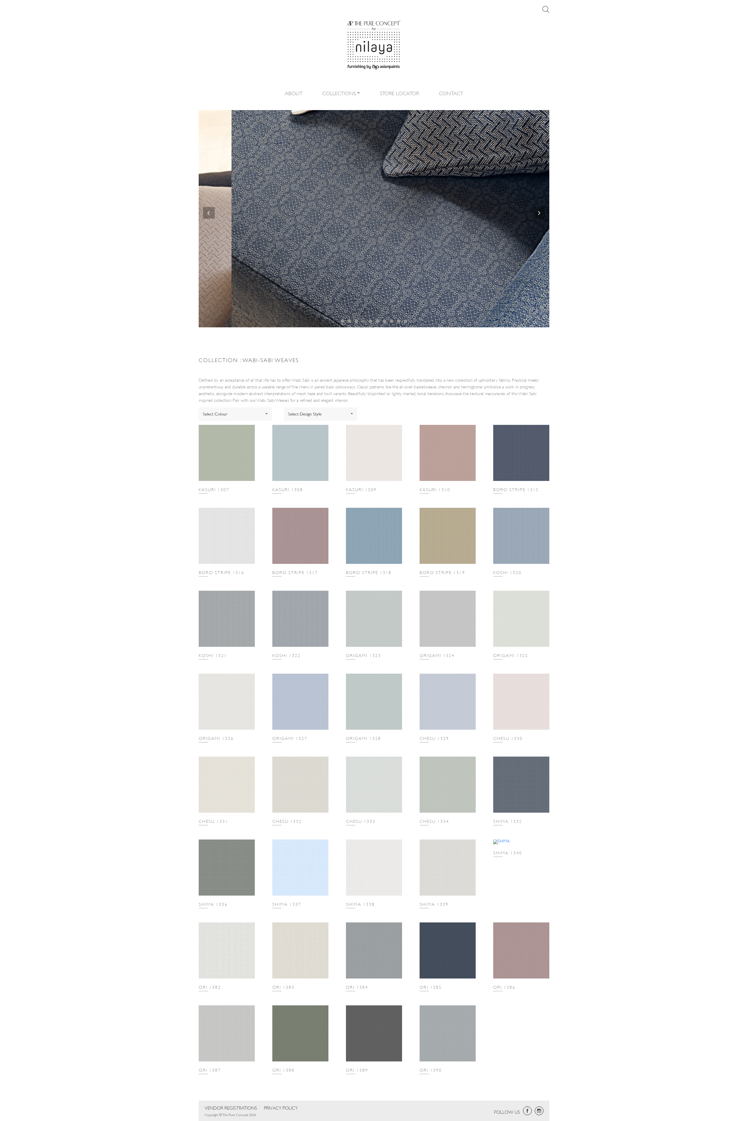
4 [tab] (363, 321)
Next (539, 213)
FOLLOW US (507, 1111)
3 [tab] (356, 321)
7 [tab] (384, 321)
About (293, 93)
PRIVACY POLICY (281, 1107)
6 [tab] (377, 321)
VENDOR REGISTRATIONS (231, 1107)
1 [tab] (342, 321)
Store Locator (399, 93)
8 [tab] (391, 321)
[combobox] (235, 414)
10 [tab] (405, 321)
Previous (209, 213)
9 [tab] (398, 321)
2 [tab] (349, 321)
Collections (339, 93)
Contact (451, 93)
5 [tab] (370, 321)
